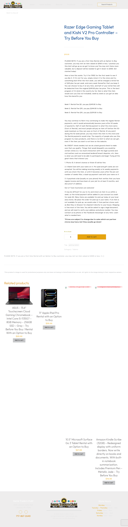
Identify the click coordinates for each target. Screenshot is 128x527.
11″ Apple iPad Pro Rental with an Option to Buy (49, 316)
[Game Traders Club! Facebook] (20, 512)
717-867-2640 (23, 516)
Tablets (75, 249)
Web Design (70, 516)
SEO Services (57, 518)
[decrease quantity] (66, 237)
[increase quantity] (75, 237)
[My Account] (118, 4)
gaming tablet (74, 245)
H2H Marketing (69, 518)
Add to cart (92, 237)
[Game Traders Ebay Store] (26, 512)
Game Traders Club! (23, 501)
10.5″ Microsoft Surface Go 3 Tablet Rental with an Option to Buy (79, 443)
